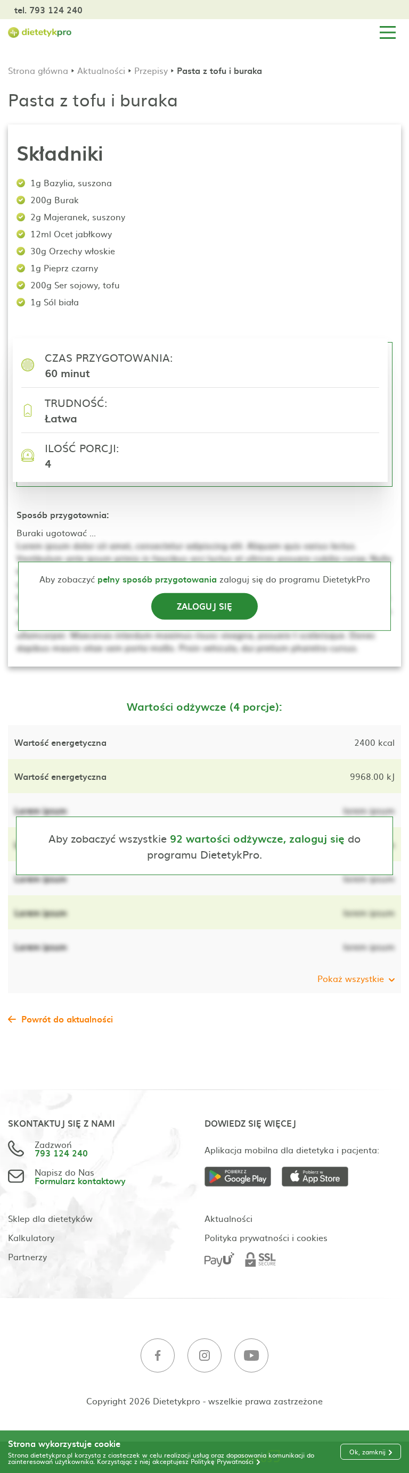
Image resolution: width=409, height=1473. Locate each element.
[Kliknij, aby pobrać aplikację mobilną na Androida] (243, 1177)
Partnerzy (27, 1256)
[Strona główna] (40, 32)
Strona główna (38, 70)
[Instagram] (204, 1355)
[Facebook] (158, 1355)
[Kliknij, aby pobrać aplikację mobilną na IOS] (320, 1177)
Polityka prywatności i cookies (266, 1237)
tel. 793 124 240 (48, 9)
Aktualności (101, 70)
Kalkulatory (31, 1237)
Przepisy (151, 70)
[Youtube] (251, 1355)
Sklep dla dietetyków (50, 1218)
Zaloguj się (204, 606)
